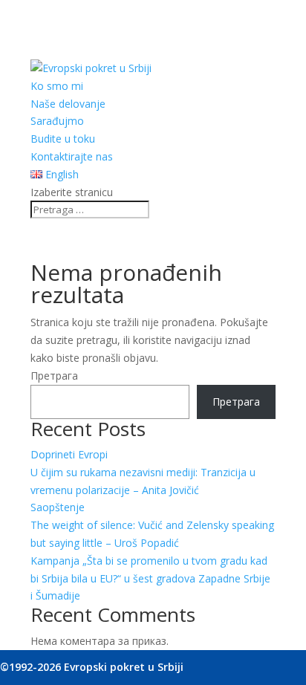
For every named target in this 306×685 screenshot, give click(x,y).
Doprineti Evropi (69, 454)
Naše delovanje (67, 104)
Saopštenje (57, 507)
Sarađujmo (57, 121)
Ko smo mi (56, 86)
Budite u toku (62, 139)
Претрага (54, 376)
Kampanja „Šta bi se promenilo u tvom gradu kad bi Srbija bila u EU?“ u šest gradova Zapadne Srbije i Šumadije (150, 578)
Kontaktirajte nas (71, 156)
